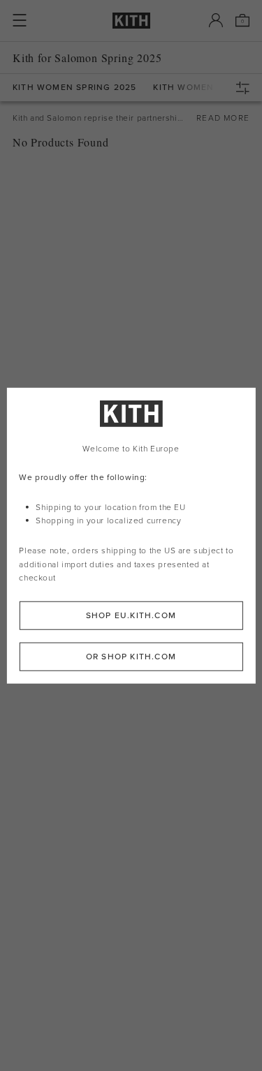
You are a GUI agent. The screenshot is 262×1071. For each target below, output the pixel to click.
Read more (222, 118)
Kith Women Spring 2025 (74, 87)
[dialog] (130, 535)
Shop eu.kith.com (131, 615)
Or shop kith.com (131, 656)
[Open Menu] (20, 20)
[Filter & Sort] (245, 88)
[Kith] (131, 21)
